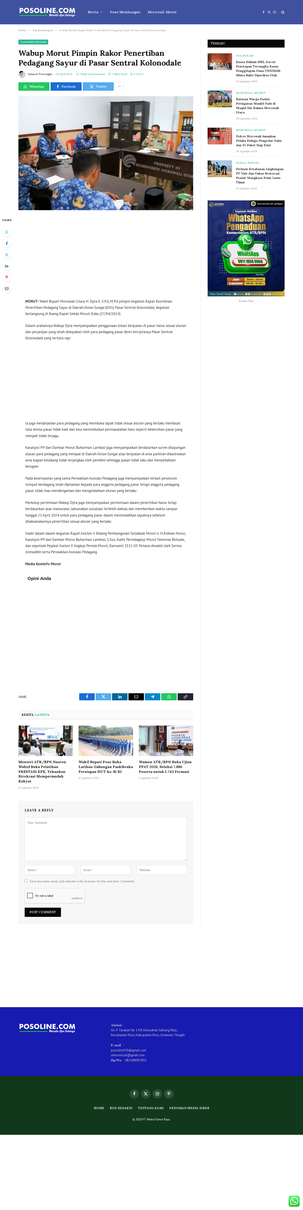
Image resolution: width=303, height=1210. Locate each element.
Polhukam (245, 55)
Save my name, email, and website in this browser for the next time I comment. (82, 881)
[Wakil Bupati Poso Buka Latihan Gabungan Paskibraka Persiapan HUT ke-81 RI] (106, 741)
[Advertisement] (105, 255)
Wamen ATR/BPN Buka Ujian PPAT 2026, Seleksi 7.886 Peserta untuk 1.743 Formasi (165, 767)
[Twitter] (6, 254)
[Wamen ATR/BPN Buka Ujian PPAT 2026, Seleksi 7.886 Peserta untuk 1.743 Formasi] (166, 741)
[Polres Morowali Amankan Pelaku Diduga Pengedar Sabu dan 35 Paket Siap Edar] (220, 136)
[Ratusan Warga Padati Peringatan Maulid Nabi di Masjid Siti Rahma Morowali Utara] (220, 98)
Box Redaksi (121, 1108)
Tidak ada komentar (92, 74)
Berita (93, 12)
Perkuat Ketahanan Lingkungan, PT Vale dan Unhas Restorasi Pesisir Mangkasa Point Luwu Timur (260, 175)
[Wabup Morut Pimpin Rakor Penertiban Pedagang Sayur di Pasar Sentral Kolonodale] (105, 153)
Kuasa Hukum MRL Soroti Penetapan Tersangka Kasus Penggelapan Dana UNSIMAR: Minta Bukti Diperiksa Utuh (258, 68)
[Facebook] (6, 243)
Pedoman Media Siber (189, 1108)
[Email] (6, 288)
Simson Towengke (40, 74)
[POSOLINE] (47, 12)
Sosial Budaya (247, 162)
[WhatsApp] (6, 232)
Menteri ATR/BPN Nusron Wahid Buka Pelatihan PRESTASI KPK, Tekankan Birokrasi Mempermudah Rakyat (42, 771)
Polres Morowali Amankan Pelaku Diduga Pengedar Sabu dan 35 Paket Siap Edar (258, 140)
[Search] (282, 12)
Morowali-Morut (162, 12)
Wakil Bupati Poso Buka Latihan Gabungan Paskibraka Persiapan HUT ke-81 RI (106, 767)
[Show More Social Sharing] (119, 86)
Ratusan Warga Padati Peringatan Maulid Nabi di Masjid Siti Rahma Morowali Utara (257, 105)
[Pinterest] (6, 277)
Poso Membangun (125, 12)
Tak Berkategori (33, 42)
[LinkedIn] (6, 265)
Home (99, 1108)
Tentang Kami (151, 1108)
